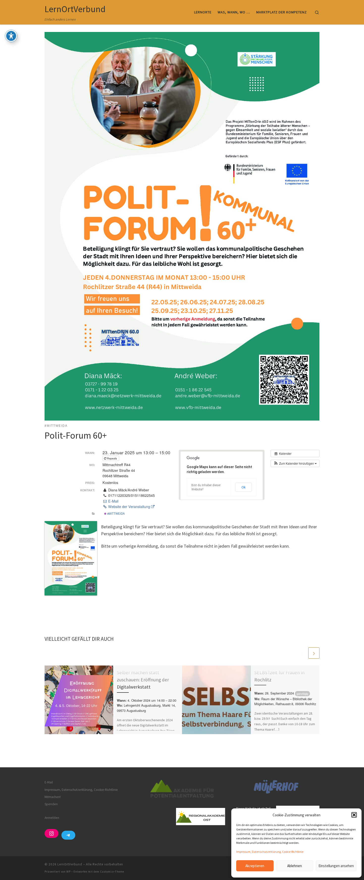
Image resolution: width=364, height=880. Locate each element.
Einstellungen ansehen (336, 865)
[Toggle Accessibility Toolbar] (11, 36)
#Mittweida (115, 513)
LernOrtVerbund (69, 864)
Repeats (112, 458)
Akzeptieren (254, 865)
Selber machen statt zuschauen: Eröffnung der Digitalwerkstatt (143, 679)
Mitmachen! (53, 797)
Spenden (51, 804)
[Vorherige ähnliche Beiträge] (302, 653)
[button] (354, 814)
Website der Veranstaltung (129, 506)
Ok (243, 487)
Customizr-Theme (112, 871)
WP (68, 871)
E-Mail (112, 501)
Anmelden (52, 818)
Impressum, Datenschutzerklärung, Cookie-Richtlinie (269, 851)
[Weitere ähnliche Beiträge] (313, 653)
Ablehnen (294, 865)
